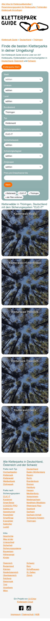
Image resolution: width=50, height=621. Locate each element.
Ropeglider (8, 514)
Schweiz (32, 60)
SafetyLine (8, 508)
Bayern (30, 475)
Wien (5, 590)
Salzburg (7, 578)
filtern (8, 184)
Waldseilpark (9, 481)
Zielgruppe (9, 161)
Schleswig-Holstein (35, 517)
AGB (37, 614)
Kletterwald (11, 193)
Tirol (5, 584)
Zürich (29, 575)
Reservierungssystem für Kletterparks (19, 7)
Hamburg (31, 487)
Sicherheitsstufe (11, 140)
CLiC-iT (22, 193)
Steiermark (8, 581)
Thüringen (38, 39)
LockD (6, 526)
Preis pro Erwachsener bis (16, 172)
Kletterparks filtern (11, 66)
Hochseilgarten (10, 472)
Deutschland (25, 39)
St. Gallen (31, 572)
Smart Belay (8, 502)
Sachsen (31, 511)
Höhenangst (8, 554)
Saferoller (7, 523)
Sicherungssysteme (12, 548)
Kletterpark (8, 475)
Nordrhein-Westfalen (36, 502)
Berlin (29, 478)
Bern (29, 566)
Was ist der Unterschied (8, 541)
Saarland (31, 508)
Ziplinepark (8, 484)
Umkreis (7, 85)
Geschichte (8, 536)
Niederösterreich (10, 572)
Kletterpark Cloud (25, 601)
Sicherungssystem (12, 129)
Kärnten (6, 569)
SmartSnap (8, 517)
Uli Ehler (32, 598)
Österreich (18, 60)
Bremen (30, 484)
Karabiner (7, 499)
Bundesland (9, 107)
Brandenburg (32, 481)
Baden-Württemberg (36, 472)
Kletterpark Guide (9, 39)
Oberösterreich (10, 575)
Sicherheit (7, 545)
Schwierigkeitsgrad (12, 150)
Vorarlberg (8, 587)
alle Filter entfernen (14, 197)
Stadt (6, 74)
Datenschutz (28, 614)
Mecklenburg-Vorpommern (33, 495)
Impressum (16, 614)
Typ (5, 118)
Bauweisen (8, 551)
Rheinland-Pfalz (34, 505)
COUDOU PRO (10, 505)
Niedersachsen (33, 499)
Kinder (6, 557)
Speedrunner (9, 511)
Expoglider (8, 520)
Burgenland (8, 566)
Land (6, 96)
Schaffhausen (33, 569)
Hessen (30, 490)
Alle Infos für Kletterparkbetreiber (16, 4)
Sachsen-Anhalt (34, 514)
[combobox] (21, 79)
